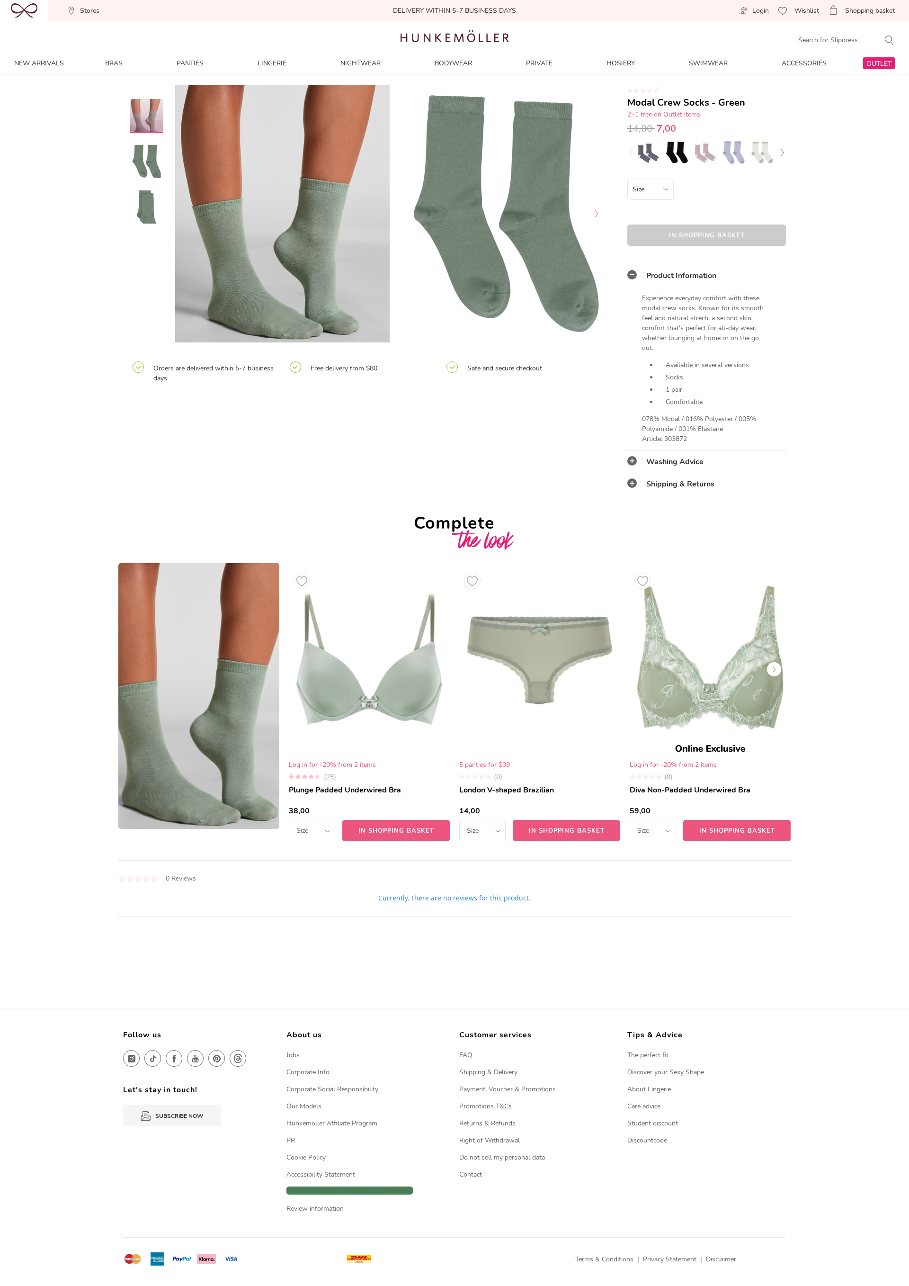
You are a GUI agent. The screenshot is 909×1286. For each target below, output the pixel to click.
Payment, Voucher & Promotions (507, 1089)
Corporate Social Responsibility (332, 1089)
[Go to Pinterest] (216, 1058)
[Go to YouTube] (195, 1058)
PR (290, 1140)
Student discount (652, 1123)
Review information (315, 1208)
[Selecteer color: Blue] (648, 152)
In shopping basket (707, 235)
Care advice (643, 1106)
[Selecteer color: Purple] (705, 152)
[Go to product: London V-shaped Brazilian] (539, 702)
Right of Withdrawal (489, 1140)
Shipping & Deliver (486, 1072)
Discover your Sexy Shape (665, 1072)
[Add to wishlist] (302, 581)
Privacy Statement (669, 1259)
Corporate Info (308, 1072)
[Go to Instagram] (131, 1058)
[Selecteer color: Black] (677, 152)
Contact (470, 1174)
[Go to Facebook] (174, 1058)
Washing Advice (675, 462)
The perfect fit (647, 1055)
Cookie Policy (306, 1157)
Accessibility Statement (320, 1174)
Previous (192, 214)
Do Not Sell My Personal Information (349, 1191)
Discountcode (647, 1140)
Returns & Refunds (487, 1123)
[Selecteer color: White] (762, 152)
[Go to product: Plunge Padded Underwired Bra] (369, 702)
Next (596, 214)
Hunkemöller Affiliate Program (331, 1123)
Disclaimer (721, 1259)
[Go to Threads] (238, 1058)
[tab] (706, 276)
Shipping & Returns (680, 484)
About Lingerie (649, 1089)
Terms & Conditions (604, 1259)
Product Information (681, 275)
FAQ (465, 1055)
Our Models (303, 1106)
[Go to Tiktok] (152, 1058)
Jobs (293, 1055)
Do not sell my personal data (502, 1157)
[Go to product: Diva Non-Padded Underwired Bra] (710, 702)
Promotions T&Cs (485, 1106)
